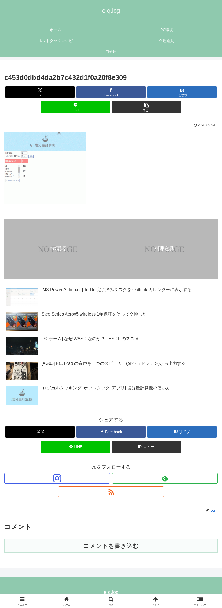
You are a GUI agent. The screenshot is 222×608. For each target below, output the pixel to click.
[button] (146, 107)
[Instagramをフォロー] (57, 478)
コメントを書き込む (111, 545)
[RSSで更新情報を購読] (111, 491)
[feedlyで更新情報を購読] (165, 478)
